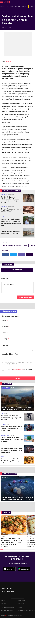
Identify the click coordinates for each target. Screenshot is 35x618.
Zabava (4, 12)
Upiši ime (4, 278)
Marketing (21, 600)
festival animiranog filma (12, 245)
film (25, 245)
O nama (3, 600)
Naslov (5, 321)
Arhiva (20, 607)
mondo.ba (8, 61)
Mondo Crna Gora (8, 592)
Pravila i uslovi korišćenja (26, 610)
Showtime (10, 12)
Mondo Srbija (7, 588)
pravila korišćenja (18, 369)
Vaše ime (5, 327)
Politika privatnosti (7, 610)
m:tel (6, 615)
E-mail (4, 333)
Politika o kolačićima (7, 607)
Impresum (3, 604)
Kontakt (21, 604)
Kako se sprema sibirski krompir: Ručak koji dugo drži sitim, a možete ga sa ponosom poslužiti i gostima (11, 542)
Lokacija (5, 339)
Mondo (4, 585)
